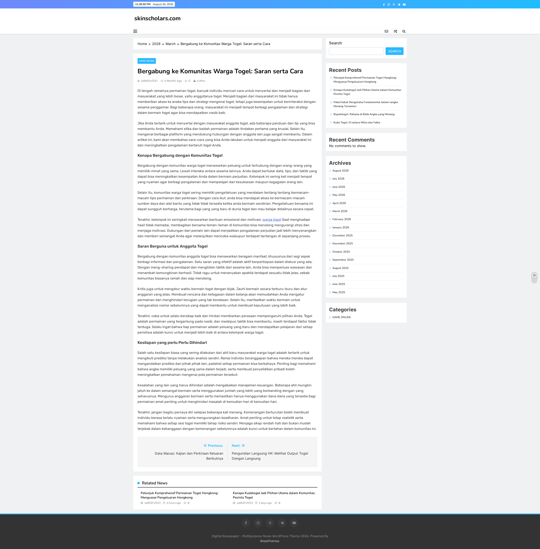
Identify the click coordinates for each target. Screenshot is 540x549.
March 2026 (339, 211)
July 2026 (338, 179)
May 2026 (338, 195)
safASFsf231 (149, 80)
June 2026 (338, 187)
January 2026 (340, 227)
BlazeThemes (269, 541)
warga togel (271, 220)
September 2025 (343, 260)
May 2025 (338, 292)
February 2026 (341, 219)
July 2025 (338, 276)
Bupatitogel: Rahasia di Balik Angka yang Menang (364, 114)
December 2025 (342, 235)
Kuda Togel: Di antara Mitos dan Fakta (356, 122)
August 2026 (340, 171)
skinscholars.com (157, 18)
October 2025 (341, 252)
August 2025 (340, 268)
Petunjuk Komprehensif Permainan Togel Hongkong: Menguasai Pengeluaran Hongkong (179, 495)
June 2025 (338, 284)
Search (335, 43)
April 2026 (339, 203)
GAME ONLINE (146, 61)
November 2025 (342, 243)
